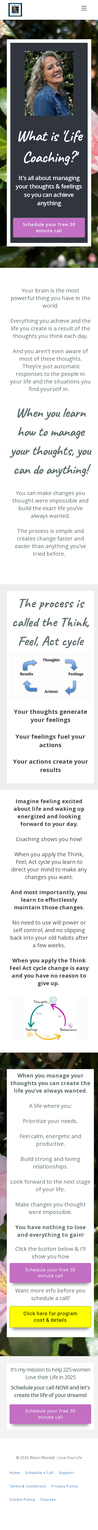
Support (66, 1472)
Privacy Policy (64, 1486)
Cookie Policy (22, 1499)
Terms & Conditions (28, 1486)
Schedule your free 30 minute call (49, 228)
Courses (48, 1499)
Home (15, 1472)
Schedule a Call (39, 1472)
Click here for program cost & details (50, 1317)
